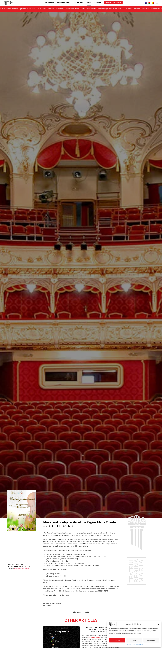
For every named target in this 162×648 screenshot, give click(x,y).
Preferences (151, 640)
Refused (134, 640)
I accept (117, 640)
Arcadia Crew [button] (79, 3)
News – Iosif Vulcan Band (22, 568)
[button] (158, 624)
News (89, 3)
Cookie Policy (127, 644)
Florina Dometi (105, 631)
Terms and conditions (137, 644)
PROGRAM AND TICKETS (113, 3)
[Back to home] (8, 3)
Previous (77, 612)
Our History (49, 3)
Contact (97, 3)
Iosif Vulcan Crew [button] (63, 3)
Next (86, 612)
